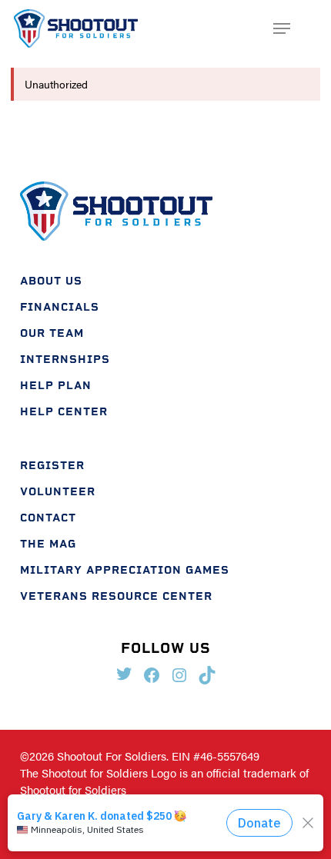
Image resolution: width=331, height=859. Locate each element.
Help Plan (56, 385)
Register (52, 465)
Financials (59, 307)
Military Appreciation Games (124, 570)
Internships (65, 359)
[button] (281, 28)
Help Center (64, 411)
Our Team (52, 333)
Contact (48, 517)
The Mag (48, 544)
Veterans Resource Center (116, 596)
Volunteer (57, 491)
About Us (51, 281)
